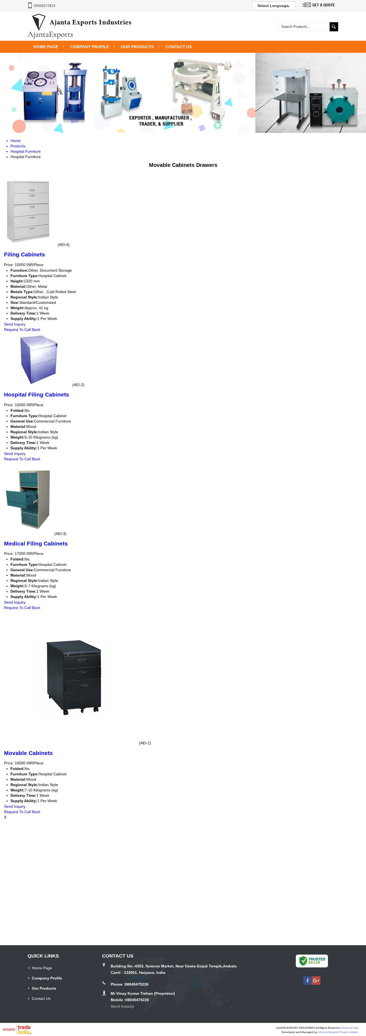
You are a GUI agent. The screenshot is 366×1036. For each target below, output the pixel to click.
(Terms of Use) (349, 1027)
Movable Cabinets (28, 753)
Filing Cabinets (24, 254)
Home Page (45, 46)
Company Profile (89, 46)
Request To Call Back (22, 329)
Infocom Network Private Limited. (338, 1032)
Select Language (272, 5)
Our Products (137, 46)
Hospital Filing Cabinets (36, 394)
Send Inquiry (14, 324)
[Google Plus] (316, 983)
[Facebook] (307, 983)
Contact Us (179, 46)
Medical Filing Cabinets (36, 543)
